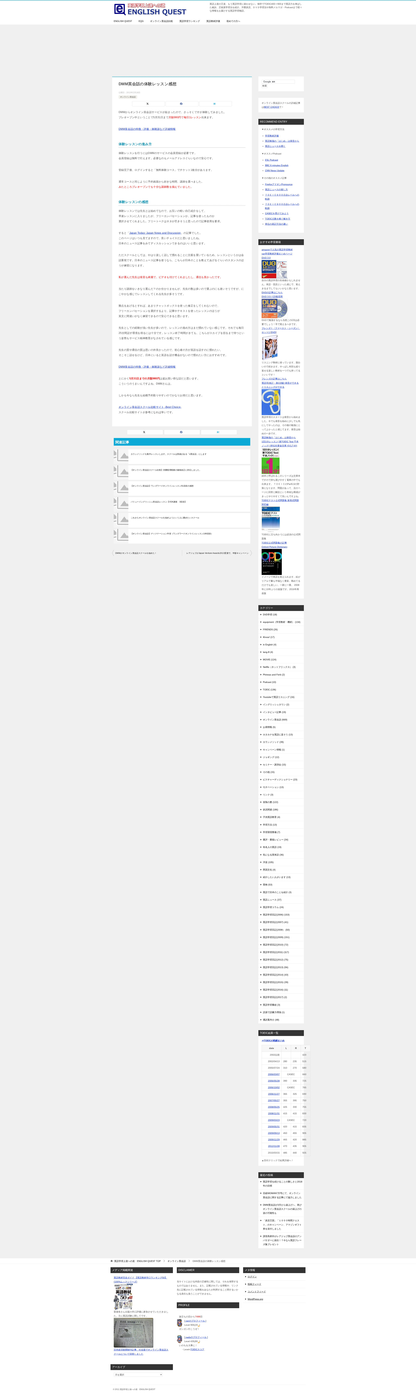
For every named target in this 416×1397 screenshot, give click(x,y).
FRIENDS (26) (270, 629)
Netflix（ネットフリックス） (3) (279, 667)
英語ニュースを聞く (275, 146)
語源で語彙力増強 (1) (274, 1012)
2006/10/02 (274, 1087)
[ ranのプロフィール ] (195, 1321)
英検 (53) (267, 884)
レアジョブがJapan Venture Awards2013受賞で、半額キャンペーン (217, 553)
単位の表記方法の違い (276, 224)
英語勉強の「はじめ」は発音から (282, 141)
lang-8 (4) (268, 652)
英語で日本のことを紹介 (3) (277, 892)
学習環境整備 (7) (271, 832)
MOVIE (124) (269, 659)
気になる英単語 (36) (273, 854)
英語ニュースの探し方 (276, 189)
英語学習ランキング (189, 21)
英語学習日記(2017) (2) (275, 997)
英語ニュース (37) (272, 899)
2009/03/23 (274, 1120)
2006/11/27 (274, 1094)
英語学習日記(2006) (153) (276, 914)
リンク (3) (268, 794)
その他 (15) (269, 772)
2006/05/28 (274, 1081)
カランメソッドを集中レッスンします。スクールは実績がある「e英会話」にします (169, 454)
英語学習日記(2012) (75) (275, 959)
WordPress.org (255, 1299)
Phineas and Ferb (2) (274, 674)
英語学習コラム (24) (273, 907)
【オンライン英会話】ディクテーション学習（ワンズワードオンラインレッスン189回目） (172, 534)
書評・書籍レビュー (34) (275, 839)
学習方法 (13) (270, 824)
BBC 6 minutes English (276, 165)
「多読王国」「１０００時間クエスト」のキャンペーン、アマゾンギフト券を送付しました (282, 1224)
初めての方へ (233, 21)
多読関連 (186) (270, 809)
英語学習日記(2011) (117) (276, 952)
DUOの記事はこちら (272, 292)
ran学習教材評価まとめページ (277, 253)
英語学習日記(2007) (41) (275, 922)
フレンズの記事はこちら (274, 378)
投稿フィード (254, 1284)
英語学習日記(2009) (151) (276, 937)
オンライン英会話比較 (161, 21)
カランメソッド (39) (273, 742)
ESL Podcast (271, 160)
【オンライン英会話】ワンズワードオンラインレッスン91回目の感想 (162, 486)
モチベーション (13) (273, 787)
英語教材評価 (213, 21)
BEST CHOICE (271, 107)
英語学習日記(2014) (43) (275, 974)
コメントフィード (257, 1291)
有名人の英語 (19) (272, 847)
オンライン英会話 (128, 97)
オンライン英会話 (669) (275, 719)
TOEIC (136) (269, 689)
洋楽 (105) (268, 862)
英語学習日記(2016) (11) (275, 989)
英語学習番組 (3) (271, 1004)
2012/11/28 (274, 1146)
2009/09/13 (274, 1133)
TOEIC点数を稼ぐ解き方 (277, 218)
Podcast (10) (269, 682)
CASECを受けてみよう (277, 213)
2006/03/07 (274, 1074)
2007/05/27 (274, 1100)
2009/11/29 (274, 1139)
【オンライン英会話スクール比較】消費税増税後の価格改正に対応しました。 (166, 470)
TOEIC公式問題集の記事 (274, 542)
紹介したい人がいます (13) (277, 877)
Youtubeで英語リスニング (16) (278, 697)
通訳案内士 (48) (271, 1019)
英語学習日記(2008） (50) (276, 929)
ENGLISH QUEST (123, 21)
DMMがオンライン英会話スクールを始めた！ (135, 553)
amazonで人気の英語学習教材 (277, 249)
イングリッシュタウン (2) (276, 704)
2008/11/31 (274, 1113)
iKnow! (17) (269, 637)
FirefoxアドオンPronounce (278, 184)
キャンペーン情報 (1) (274, 749)
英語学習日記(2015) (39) (275, 982)
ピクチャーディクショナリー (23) (280, 779)
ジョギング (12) (271, 757)
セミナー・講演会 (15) (274, 764)
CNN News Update (274, 170)
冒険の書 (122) (270, 802)
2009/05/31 (274, 1126)
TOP (137, 1261)
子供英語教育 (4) (271, 817)
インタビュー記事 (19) (274, 712)
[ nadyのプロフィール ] (196, 1337)
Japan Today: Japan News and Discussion (155, 233)
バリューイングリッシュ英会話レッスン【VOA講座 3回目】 (159, 502)
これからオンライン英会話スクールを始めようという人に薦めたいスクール (165, 518)
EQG (141, 21)
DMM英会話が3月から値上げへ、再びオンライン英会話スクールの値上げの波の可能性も (282, 1209)
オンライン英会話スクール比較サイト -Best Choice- (150, 407)
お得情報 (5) (269, 727)
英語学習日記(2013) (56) (275, 967)
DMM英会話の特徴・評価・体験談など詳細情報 (147, 129)
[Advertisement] (208, 49)
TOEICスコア (197, 1349)
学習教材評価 (272, 135)
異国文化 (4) (269, 869)
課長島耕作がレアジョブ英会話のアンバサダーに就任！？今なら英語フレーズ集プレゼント (282, 1240)
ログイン (252, 1276)
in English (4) (269, 644)
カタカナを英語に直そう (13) (278, 734)
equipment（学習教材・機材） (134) (281, 622)
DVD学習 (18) (270, 614)
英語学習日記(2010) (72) (275, 944)
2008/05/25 (274, 1107)
